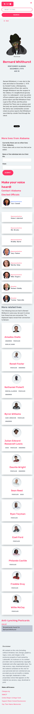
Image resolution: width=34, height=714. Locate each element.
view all (4, 624)
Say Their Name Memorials (11, 704)
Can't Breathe (10, 417)
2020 (7, 447)
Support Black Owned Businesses (14, 701)
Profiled (16, 341)
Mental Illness (11, 391)
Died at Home (10, 344)
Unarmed (8, 341)
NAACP (4, 694)
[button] (8, 4)
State (4, 164)
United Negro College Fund (11, 698)
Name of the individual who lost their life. (15, 155)
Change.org (6, 691)
